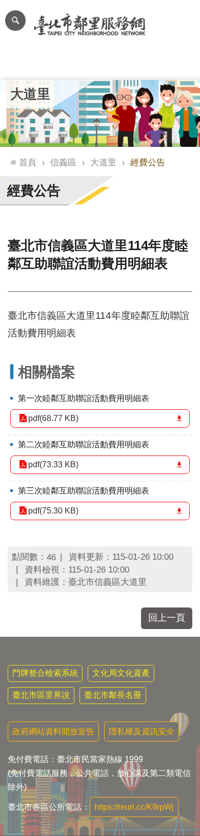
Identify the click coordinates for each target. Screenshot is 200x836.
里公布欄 (20, 64)
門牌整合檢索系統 (45, 673)
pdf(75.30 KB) (53, 510)
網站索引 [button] (15, 20)
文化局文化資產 (121, 673)
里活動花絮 (180, 64)
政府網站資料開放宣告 (53, 731)
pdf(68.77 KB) (53, 418)
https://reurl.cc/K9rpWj (134, 807)
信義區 (63, 162)
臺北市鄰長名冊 (113, 695)
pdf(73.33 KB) (53, 464)
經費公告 (147, 162)
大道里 (103, 162)
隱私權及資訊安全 (141, 731)
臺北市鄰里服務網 (100, 24)
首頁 (27, 162)
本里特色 (140, 64)
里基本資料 (100, 64)
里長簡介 (60, 64)
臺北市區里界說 (41, 695)
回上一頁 (166, 618)
